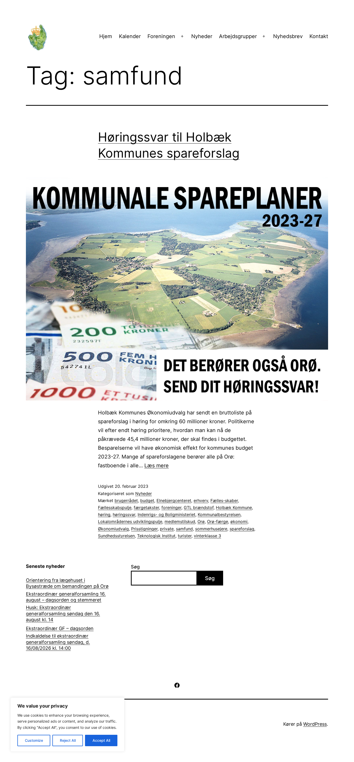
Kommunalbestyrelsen (219, 514)
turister (185, 535)
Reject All (68, 740)
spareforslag (242, 528)
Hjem (105, 36)
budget (147, 500)
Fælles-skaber (224, 500)
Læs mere (156, 465)
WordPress (315, 724)
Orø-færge (217, 521)
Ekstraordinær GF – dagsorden (60, 628)
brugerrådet (126, 500)
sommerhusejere (211, 528)
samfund (184, 528)
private (167, 528)
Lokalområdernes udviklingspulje (130, 521)
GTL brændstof (199, 507)
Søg (135, 566)
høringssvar (124, 514)
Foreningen (161, 36)
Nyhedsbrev (288, 36)
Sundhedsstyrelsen (116, 535)
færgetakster (146, 507)
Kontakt (318, 36)
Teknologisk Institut (156, 535)
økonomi (238, 521)
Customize (34, 740)
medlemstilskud (180, 521)
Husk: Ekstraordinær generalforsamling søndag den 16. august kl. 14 (63, 613)
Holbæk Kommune (234, 507)
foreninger (171, 507)
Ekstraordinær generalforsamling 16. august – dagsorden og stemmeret (66, 597)
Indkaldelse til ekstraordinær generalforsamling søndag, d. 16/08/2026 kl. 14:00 (58, 642)
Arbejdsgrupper (238, 36)
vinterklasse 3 (207, 535)
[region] (67, 724)
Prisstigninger (144, 528)
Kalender (130, 36)
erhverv (201, 500)
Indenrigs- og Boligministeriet (166, 514)
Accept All (101, 740)
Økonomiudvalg (113, 528)
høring (104, 514)
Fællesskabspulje (114, 507)
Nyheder (201, 36)
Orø (201, 521)
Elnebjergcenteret (174, 500)
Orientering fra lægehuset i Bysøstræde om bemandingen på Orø (67, 583)
